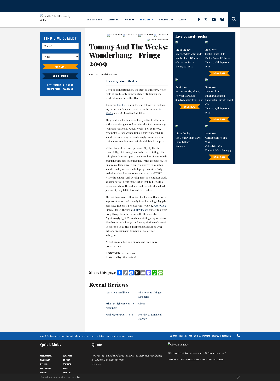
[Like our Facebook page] (201, 19)
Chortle (220, 359)
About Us (67, 372)
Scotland (68, 89)
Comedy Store (182, 141)
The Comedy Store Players (189, 137)
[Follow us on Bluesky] (224, 19)
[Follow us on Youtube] (216, 19)
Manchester (54, 89)
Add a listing (60, 76)
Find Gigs (60, 66)
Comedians (114, 19)
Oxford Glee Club (214, 146)
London (69, 85)
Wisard (142, 303)
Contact (183, 19)
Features (145, 19)
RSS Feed (43, 364)
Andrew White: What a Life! (189, 53)
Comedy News (94, 19)
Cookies (43, 372)
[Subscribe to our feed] (237, 335)
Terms (66, 368)
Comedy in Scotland (221, 336)
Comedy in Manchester (199, 336)
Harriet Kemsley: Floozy (187, 91)
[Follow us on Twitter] (207, 19)
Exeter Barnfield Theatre (218, 58)
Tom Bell (121, 105)
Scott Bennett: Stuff (215, 53)
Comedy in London (178, 336)
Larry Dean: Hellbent (117, 292)
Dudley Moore (140, 209)
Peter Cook (159, 205)
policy (77, 377)
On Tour (130, 19)
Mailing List (166, 19)
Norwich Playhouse (185, 95)
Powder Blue (193, 359)
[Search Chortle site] (234, 19)
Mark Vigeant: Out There (119, 314)
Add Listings (45, 368)
